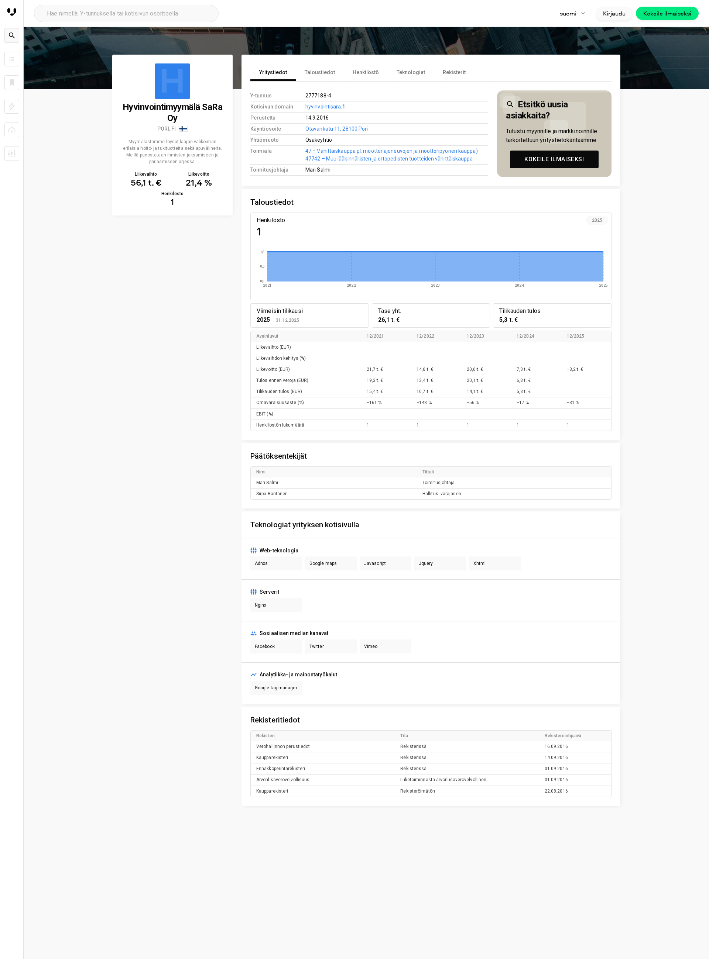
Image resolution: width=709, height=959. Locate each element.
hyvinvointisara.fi (325, 107)
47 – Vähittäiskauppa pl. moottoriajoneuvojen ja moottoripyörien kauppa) (391, 151)
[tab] (273, 72)
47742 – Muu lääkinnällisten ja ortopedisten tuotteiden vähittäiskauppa (389, 159)
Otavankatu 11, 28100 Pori (336, 129)
